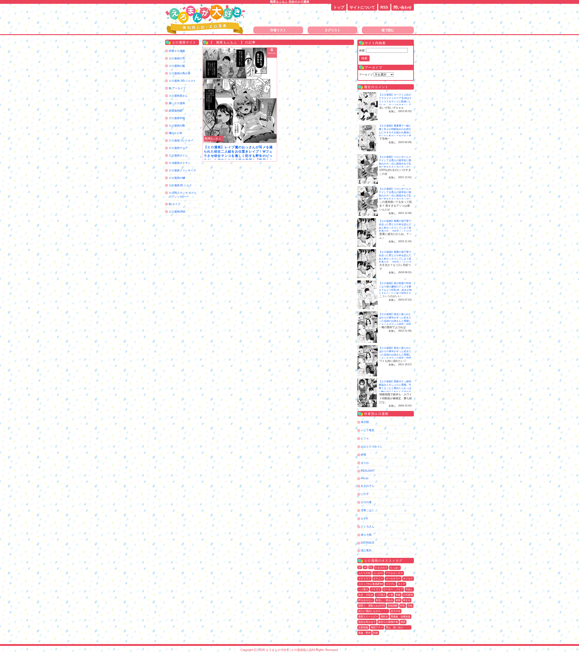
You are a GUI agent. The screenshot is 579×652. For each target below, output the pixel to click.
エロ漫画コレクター (181, 140)
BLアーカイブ (177, 88)
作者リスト (278, 30)
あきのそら (367, 486)
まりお (365, 462)
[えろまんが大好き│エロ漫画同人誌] (206, 6)
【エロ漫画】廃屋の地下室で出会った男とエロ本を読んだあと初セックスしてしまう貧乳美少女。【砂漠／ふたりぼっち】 (395, 228)
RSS (384, 7)
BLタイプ (174, 204)
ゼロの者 (366, 502)
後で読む (388, 30)
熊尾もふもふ (213, 138)
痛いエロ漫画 (177, 103)
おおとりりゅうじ (371, 446)
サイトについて (362, 7)
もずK (364, 518)
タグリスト (332, 30)
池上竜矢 (366, 550)
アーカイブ (366, 74)
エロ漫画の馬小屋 (179, 73)
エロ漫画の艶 (177, 125)
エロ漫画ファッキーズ (182, 170)
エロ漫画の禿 (177, 58)
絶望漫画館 (175, 110)
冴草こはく (367, 510)
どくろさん (367, 526)
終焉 (363, 454)
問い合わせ (403, 7)
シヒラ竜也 (367, 430)
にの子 (365, 494)
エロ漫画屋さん (178, 95)
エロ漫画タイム (178, 155)
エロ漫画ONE (177, 211)
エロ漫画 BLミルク (180, 185)
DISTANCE (367, 542)
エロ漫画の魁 (177, 65)
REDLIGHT (368, 470)
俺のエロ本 (175, 133)
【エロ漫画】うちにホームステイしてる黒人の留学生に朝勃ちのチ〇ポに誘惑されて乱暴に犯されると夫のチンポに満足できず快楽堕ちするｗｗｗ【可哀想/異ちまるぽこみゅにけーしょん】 (395, 167)
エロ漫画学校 (177, 118)
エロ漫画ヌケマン (179, 163)
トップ (338, 7)
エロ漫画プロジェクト (182, 80)
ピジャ (365, 438)
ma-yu (364, 478)
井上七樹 (366, 534)
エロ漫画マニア (178, 148)
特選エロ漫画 (177, 51)
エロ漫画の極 (177, 177)
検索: (362, 50)
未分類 (365, 422)
